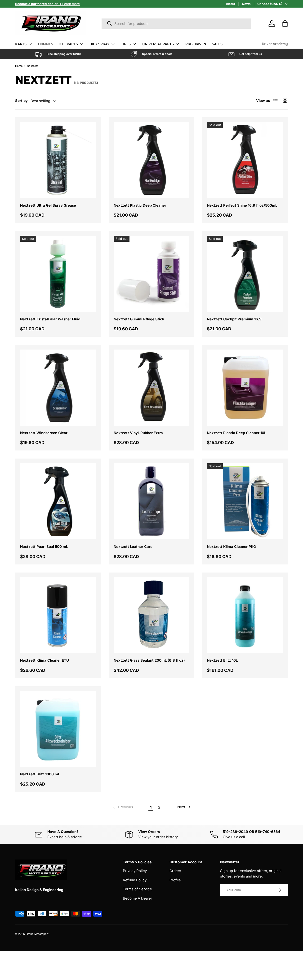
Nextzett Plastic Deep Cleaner (140, 205)
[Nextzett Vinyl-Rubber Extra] (152, 388)
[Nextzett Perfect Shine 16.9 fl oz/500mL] (245, 160)
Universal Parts (158, 44)
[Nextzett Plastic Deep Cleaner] (152, 160)
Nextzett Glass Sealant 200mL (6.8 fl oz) (149, 660)
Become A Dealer (137, 898)
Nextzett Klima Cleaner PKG (231, 546)
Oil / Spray (99, 44)
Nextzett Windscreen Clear (43, 433)
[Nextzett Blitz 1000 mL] (58, 729)
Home (19, 66)
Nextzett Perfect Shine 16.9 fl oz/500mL (242, 205)
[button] (285, 23)
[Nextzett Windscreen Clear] (58, 388)
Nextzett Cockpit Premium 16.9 (234, 319)
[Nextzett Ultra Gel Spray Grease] (58, 160)
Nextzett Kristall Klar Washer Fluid (50, 319)
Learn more (47, 4)
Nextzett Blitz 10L (222, 660)
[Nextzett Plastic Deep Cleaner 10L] (245, 388)
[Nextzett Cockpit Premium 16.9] (245, 274)
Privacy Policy (135, 871)
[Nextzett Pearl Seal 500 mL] (58, 501)
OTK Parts (68, 44)
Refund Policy (135, 880)
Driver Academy (275, 44)
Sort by (21, 100)
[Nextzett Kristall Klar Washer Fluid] (58, 274)
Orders (175, 871)
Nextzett (32, 66)
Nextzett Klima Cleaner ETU (44, 660)
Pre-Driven (195, 44)
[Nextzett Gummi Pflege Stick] (152, 274)
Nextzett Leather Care (133, 546)
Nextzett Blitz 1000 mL (40, 774)
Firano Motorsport (37, 934)
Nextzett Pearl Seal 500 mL (44, 546)
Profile (175, 880)
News (246, 4)
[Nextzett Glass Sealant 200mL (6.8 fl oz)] (152, 615)
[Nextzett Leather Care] (152, 501)
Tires (126, 44)
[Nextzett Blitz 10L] (245, 615)
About (230, 4)
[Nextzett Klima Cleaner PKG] (245, 501)
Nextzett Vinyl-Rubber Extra (138, 433)
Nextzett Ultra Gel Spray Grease (48, 205)
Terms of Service (137, 889)
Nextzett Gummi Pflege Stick (139, 319)
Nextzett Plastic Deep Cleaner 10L (236, 433)
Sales (217, 44)
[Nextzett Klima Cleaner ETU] (58, 615)
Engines (45, 44)
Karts (21, 44)
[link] (122, 807)
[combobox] (176, 23)
